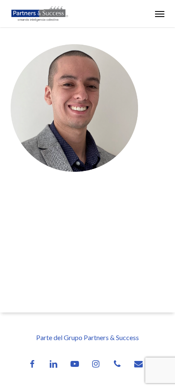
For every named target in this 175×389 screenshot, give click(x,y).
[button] (159, 13)
